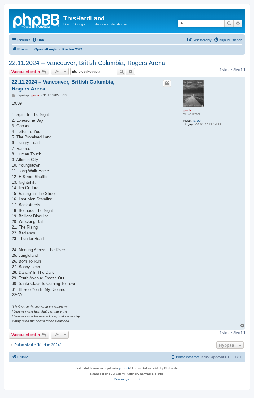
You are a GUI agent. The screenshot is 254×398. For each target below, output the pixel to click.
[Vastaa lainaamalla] (167, 83)
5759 (197, 120)
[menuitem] (38, 40)
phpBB (124, 368)
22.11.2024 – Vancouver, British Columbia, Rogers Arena (87, 62)
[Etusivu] (37, 20)
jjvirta (187, 110)
